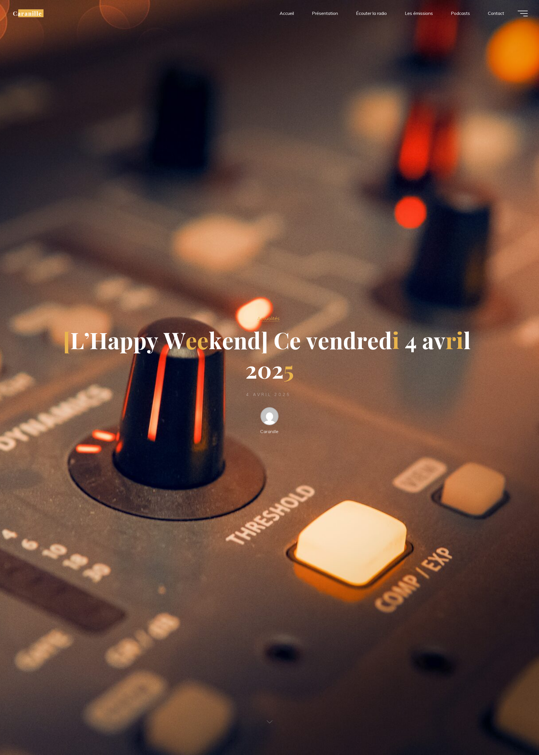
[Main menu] (523, 13)
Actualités (268, 318)
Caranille (27, 13)
